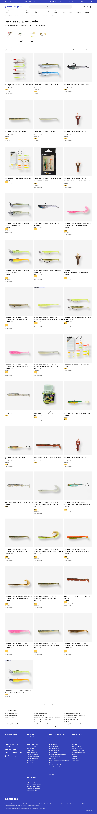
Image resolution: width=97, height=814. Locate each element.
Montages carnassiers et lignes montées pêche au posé (48, 726)
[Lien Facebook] (6, 756)
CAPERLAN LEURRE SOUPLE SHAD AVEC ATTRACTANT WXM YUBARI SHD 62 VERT (16, 550)
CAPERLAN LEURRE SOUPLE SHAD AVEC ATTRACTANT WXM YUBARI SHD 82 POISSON (46, 644)
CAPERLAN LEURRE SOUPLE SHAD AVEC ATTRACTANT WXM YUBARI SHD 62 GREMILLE (76, 644)
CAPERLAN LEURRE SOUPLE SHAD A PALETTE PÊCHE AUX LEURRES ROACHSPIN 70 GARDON (18, 458)
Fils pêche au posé (39, 715)
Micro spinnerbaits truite (32, 40)
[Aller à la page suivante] (53, 703)
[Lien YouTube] (12, 756)
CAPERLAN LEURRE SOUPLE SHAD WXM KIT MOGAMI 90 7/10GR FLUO (17, 271)
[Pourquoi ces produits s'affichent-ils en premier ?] (73, 49)
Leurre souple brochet (40, 721)
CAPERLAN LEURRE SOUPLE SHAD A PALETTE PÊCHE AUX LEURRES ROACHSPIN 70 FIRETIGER (77, 412)
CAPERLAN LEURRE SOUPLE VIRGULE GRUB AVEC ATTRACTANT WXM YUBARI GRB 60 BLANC (48, 503)
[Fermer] (91, 2)
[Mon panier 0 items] (90, 7)
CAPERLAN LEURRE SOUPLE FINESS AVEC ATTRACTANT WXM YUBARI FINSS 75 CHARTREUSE (48, 318)
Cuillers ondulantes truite (11, 713)
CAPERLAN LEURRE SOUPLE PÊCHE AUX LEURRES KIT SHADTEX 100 (77, 318)
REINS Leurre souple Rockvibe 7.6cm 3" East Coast (19, 502)
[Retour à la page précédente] (43, 703)
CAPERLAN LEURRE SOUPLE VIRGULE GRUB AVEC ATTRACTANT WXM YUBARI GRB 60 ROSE (77, 224)
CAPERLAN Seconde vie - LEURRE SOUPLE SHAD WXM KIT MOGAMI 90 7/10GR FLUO (18, 691)
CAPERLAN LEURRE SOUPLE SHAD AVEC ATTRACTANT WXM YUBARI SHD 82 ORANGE (76, 550)
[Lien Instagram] (15, 756)
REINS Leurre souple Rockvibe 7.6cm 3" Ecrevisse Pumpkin (78, 597)
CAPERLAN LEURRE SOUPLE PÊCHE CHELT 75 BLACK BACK (46, 224)
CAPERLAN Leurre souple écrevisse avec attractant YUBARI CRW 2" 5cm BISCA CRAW (76, 458)
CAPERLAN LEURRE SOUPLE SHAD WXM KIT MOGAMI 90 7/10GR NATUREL (46, 85)
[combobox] (87, 49)
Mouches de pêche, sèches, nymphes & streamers (47, 717)
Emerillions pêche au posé (11, 723)
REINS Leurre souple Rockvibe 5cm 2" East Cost (18, 412)
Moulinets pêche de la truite (71, 719)
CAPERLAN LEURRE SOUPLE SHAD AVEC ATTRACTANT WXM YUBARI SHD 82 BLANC (46, 365)
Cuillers (6, 721)
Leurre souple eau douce (11, 717)
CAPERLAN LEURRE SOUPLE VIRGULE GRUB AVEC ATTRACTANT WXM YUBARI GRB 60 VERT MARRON (48, 550)
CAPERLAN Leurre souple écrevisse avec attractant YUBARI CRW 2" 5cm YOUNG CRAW (77, 179)
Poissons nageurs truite (20, 40)
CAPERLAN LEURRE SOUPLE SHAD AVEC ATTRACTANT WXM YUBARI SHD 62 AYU (16, 318)
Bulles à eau (8, 726)
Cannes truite (8, 719)
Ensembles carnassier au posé (72, 713)
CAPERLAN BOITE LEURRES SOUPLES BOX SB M (77, 365)
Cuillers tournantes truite (40, 713)
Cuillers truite (9, 40)
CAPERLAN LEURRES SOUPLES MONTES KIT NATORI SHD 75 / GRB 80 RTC (19, 85)
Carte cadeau (87, 11)
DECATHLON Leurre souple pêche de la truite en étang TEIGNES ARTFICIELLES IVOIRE (47, 412)
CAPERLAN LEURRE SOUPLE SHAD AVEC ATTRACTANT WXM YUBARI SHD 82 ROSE (16, 644)
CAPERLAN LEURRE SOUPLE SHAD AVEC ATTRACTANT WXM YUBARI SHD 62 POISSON (17, 132)
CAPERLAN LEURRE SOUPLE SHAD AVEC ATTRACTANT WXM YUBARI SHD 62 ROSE (16, 365)
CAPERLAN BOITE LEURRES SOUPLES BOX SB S (18, 178)
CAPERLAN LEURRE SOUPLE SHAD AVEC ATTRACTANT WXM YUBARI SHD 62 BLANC (46, 132)
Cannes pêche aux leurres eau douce (73, 723)
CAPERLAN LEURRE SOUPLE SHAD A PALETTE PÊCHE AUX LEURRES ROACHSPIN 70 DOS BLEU (77, 503)
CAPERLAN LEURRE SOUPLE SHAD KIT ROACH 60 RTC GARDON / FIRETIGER (48, 179)
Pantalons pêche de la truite (41, 723)
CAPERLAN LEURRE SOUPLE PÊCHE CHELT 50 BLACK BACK (76, 85)
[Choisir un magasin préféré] (80, 7)
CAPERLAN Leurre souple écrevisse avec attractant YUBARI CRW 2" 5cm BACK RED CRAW (78, 132)
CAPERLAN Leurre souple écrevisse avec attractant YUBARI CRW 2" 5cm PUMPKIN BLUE (77, 271)
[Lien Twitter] (9, 756)
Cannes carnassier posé (11, 715)
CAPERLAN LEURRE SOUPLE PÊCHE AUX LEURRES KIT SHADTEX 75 (48, 271)
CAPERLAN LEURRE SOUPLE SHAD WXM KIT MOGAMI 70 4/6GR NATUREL (17, 224)
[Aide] (84, 7)
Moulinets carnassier (69, 721)
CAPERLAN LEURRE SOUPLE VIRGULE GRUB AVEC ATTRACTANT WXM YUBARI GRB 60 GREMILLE (18, 597)
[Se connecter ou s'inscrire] (87, 7)
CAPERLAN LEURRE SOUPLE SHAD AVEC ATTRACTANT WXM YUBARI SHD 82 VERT (45, 597)
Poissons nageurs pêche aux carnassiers (74, 715)
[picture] (19, 67)
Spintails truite (43, 40)
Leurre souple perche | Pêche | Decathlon (44, 719)
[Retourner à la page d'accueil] (13, 7)
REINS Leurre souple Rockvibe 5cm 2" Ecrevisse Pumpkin (47, 458)
